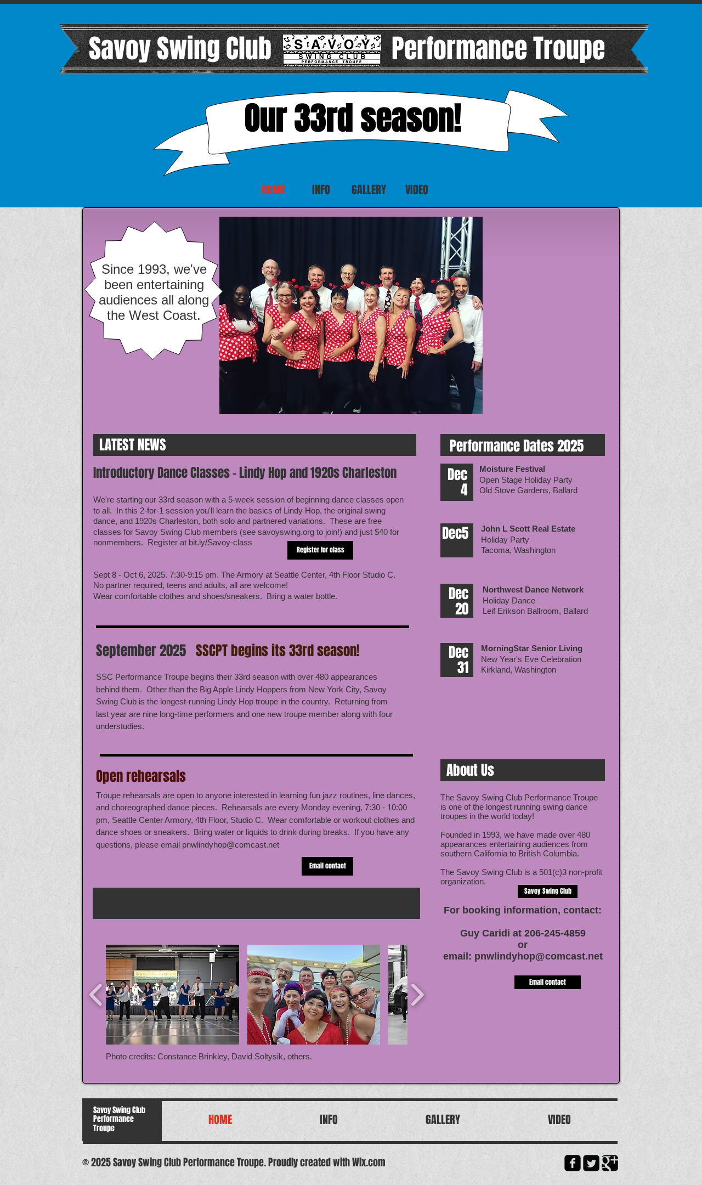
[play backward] (96, 994)
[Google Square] (610, 1163)
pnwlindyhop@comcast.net (230, 844)
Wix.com (369, 1162)
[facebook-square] (572, 1163)
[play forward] (417, 994)
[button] (351, 315)
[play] (466, 397)
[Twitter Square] (591, 1163)
